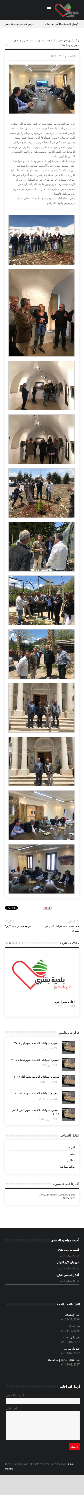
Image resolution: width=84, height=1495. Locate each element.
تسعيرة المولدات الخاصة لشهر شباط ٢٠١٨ (35, 1093)
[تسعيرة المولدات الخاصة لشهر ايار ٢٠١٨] (68, 1047)
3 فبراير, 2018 (46, 1119)
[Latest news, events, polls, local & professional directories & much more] (67, 10)
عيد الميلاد (74, 1326)
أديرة (72, 1147)
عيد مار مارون (72, 1348)
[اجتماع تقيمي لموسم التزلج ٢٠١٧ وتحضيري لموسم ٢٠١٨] (42, 974)
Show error (69, 1198)
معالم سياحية (67, 1166)
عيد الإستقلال (72, 1314)
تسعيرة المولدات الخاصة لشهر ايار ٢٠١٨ (36, 1043)
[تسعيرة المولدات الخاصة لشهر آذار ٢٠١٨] (68, 1081)
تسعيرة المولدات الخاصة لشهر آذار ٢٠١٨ (36, 1076)
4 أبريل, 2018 (47, 1082)
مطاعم (71, 1160)
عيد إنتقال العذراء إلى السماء (64, 1359)
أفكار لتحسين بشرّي (67, 1274)
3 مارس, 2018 (46, 1098)
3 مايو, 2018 (47, 1065)
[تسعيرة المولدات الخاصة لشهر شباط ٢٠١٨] (68, 1097)
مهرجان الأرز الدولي (67, 1262)
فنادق (72, 1153)
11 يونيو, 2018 (46, 1048)
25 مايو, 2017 (65, 1010)
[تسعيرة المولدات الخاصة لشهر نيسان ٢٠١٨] (68, 1064)
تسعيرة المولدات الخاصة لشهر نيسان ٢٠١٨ (35, 1059)
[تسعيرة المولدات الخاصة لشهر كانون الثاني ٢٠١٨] (68, 1114)
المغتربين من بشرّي (68, 1249)
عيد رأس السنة (71, 1337)
